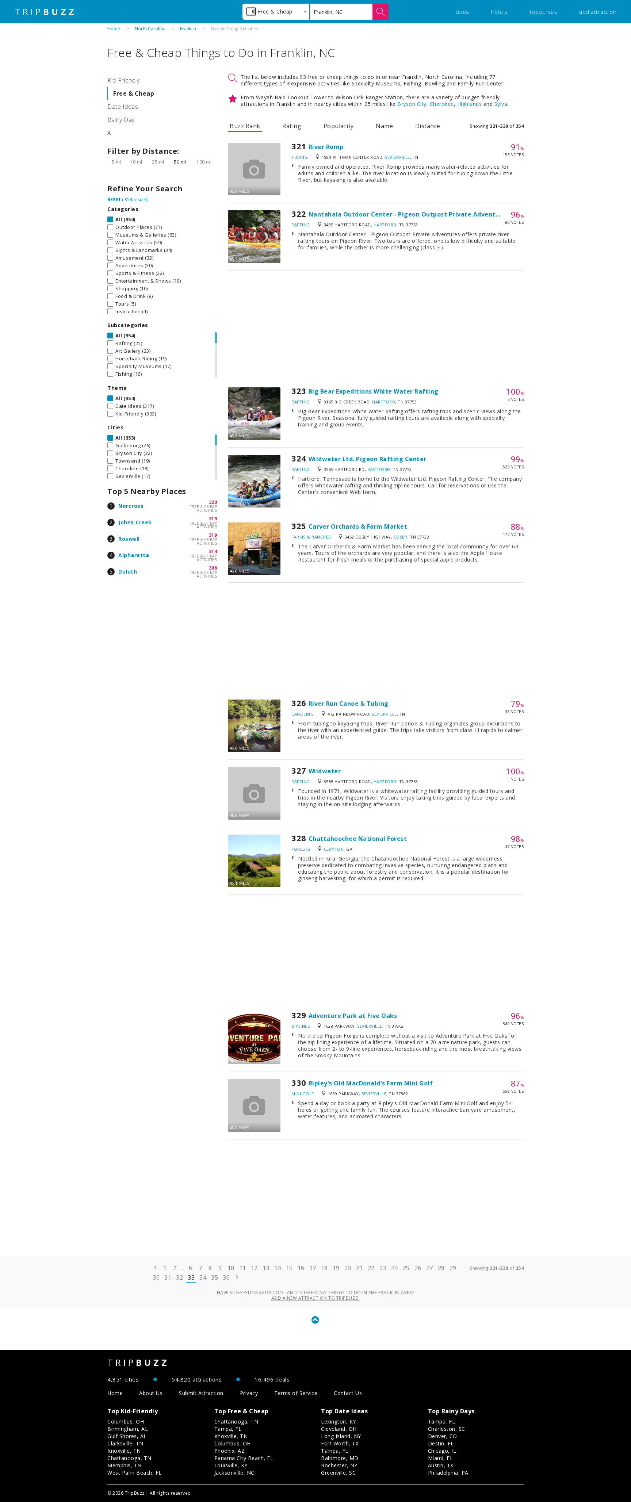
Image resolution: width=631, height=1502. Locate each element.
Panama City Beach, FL (244, 1458)
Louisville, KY (231, 1465)
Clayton (334, 849)
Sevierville (397, 157)
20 (347, 1268)
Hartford (385, 224)
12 (254, 1268)
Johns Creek (135, 522)
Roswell (129, 538)
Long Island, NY (341, 1436)
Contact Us (348, 1393)
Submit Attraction (201, 1393)
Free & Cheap (133, 93)
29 (453, 1268)
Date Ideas (122, 107)
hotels (499, 11)
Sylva (501, 103)
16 (301, 1268)
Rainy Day (121, 120)
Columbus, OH (125, 1421)
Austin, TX (441, 1465)
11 (242, 1268)
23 (382, 1268)
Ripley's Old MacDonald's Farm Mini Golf (371, 1083)
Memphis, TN (124, 1465)
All (110, 133)
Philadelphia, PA (448, 1472)
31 (167, 1277)
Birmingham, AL (127, 1428)
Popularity (339, 126)
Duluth (127, 571)
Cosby (401, 537)
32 (179, 1277)
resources (544, 11)
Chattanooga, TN (129, 1458)
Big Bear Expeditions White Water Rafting (374, 391)
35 (214, 1277)
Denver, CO (442, 1436)
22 (371, 1268)
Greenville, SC (338, 1472)
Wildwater (325, 771)
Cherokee (442, 103)
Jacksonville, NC (234, 1472)
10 (230, 1268)
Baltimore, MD (340, 1458)
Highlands (469, 103)
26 (417, 1268)
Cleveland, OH (339, 1428)
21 (359, 1268)
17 (312, 1268)
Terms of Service (295, 1393)
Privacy (249, 1393)
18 (324, 1268)
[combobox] (275, 12)
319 (213, 519)
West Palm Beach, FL (134, 1472)
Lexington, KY (338, 1421)
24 (394, 1268)
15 (289, 1268)
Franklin (188, 29)
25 (406, 1268)
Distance (427, 126)
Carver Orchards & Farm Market (358, 526)
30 (156, 1277)
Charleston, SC (446, 1428)
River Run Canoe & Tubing (349, 704)
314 (213, 551)
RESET (114, 199)
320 (213, 502)
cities (462, 11)
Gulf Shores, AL (127, 1436)
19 (336, 1268)
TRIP (46, 11)
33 (191, 1277)
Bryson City (412, 103)
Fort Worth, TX (340, 1443)
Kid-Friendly (123, 80)
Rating (291, 126)
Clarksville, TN (125, 1443)
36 (226, 1277)
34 (202, 1277)
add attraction (597, 11)
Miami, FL (440, 1458)
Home (113, 29)
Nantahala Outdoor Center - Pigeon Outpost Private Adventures (409, 214)
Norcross (131, 505)
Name (384, 126)
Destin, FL (441, 1443)
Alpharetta (133, 555)
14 (277, 1268)
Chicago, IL (442, 1450)
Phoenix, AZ (229, 1450)
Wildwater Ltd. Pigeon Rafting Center (368, 459)
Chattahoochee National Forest (358, 839)
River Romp (326, 147)
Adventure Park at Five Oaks (353, 1016)
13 (266, 1268)
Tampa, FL (228, 1428)
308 (213, 568)
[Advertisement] (376, 329)
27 (429, 1268)
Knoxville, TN (124, 1450)
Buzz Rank (245, 126)
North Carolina (150, 29)
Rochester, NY (339, 1465)
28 (441, 1268)
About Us (150, 1393)
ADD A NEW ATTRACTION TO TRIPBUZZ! (315, 1298)
